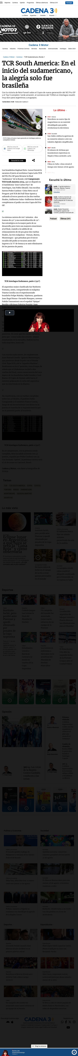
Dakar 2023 (72, 49)
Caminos (15, 3)
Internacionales (53, 49)
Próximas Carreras (23, 49)
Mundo (53, 148)
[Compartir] (33, 160)
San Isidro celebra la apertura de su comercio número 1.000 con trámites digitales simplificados (60, 139)
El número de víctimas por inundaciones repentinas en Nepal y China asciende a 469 (59, 153)
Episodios (57, 192)
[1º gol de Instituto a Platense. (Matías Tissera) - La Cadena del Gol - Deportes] (48, 189)
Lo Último (25, 15)
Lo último (60, 110)
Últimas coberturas (42, 3)
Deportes (7, 3)
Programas (30, 3)
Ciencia (53, 117)
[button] (38, 126)
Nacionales (42, 49)
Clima (53, 161)
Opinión (22, 3)
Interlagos (63, 49)
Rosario (51, 15)
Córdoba (43, 15)
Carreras (5, 49)
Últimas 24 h (54, 3)
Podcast (53, 219)
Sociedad (54, 133)
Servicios (34, 49)
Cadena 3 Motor (39, 45)
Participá (69, 3)
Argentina (33, 15)
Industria (13, 49)
